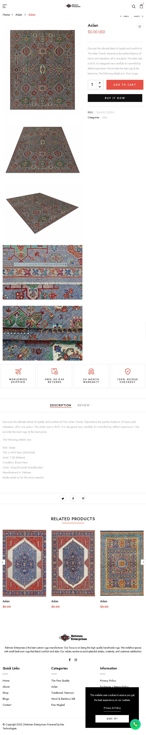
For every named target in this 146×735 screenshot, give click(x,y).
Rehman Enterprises (35, 724)
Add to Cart (125, 84)
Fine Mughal (58, 705)
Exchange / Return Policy (114, 687)
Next (137, 16)
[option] (24, 571)
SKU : (91, 112)
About (6, 687)
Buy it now (115, 98)
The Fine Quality (60, 681)
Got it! (112, 718)
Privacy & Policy (112, 708)
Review (84, 405)
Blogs (6, 699)
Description (60, 405)
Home (6, 15)
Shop (6, 693)
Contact (7, 705)
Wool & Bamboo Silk (63, 699)
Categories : (94, 117)
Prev (126, 16)
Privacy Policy (108, 681)
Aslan (19, 15)
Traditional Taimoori (62, 693)
